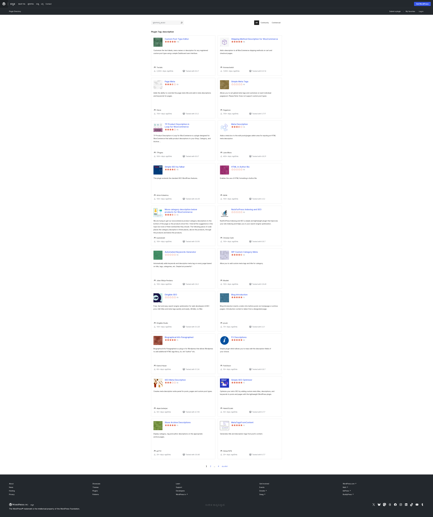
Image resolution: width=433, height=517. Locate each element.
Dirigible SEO (171, 294)
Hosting (12, 491)
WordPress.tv (182, 494)
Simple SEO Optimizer (241, 380)
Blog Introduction (239, 294)
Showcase (96, 484)
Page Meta (170, 81)
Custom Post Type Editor (177, 39)
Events (261, 487)
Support (179, 487)
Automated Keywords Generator (180, 252)
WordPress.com (349, 484)
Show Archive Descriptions (178, 422)
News (11, 487)
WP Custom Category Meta (244, 252)
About (11, 484)
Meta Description (239, 124)
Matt (345, 487)
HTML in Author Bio (240, 167)
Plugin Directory (15, 11)
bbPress (347, 491)
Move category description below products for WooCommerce (181, 210)
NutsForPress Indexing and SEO (246, 209)
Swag (262, 494)
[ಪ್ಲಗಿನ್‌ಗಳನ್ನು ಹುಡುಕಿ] (181, 22)
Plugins (95, 491)
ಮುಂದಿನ (225, 466)
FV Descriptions (239, 337)
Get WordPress (422, 4)
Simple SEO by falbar (175, 167)
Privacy (12, 494)
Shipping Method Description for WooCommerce (254, 39)
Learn (178, 484)
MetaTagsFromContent (242, 422)
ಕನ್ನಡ (32, 505)
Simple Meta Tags (239, 81)
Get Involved (264, 484)
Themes (95, 487)
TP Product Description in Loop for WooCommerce (177, 125)
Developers (180, 491)
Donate (263, 491)
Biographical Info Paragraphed (179, 337)
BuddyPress (348, 494)
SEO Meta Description (175, 380)
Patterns (95, 494)
